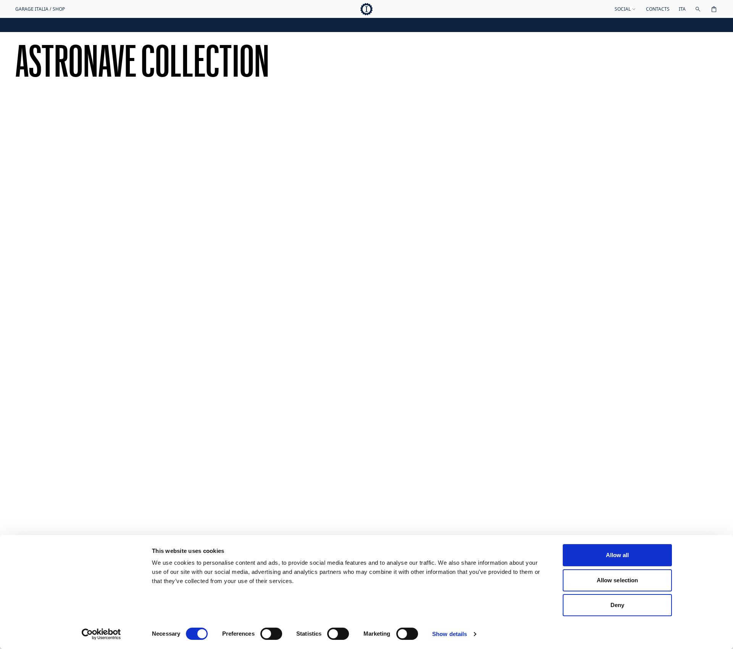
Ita (682, 9)
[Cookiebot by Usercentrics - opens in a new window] (101, 634)
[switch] (271, 634)
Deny (617, 605)
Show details (449, 634)
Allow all (617, 555)
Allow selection (617, 580)
